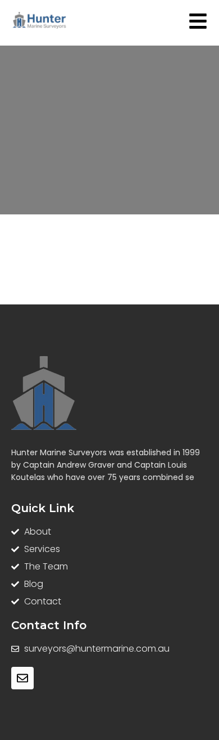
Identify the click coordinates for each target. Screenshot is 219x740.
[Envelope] (22, 678)
